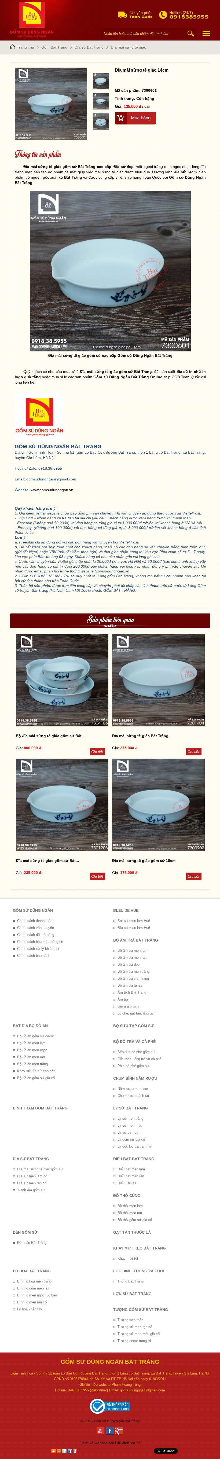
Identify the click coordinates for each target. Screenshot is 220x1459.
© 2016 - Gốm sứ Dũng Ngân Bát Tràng (110, 1421)
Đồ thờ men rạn (130, 1213)
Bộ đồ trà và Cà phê (134, 1041)
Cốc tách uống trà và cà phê (140, 1059)
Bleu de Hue (125, 910)
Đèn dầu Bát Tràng (31, 1243)
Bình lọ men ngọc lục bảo (37, 1295)
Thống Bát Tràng (131, 1281)
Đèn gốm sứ (25, 1232)
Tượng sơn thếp (130, 1320)
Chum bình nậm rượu (135, 1078)
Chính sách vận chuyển (35, 928)
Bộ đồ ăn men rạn (31, 1057)
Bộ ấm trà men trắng (133, 971)
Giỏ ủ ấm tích (128, 1006)
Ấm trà (123, 999)
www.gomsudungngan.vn (52, 490)
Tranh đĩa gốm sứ (31, 1190)
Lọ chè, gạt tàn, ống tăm (137, 1013)
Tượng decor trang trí (134, 1341)
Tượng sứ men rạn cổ (135, 1327)
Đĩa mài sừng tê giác (128, 47)
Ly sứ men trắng (130, 1118)
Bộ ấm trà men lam (132, 951)
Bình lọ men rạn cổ (32, 1302)
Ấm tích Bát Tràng (132, 992)
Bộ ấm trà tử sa (130, 985)
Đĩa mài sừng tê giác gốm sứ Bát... (47, 860)
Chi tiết (97, 751)
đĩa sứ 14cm (185, 172)
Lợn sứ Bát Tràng (132, 1294)
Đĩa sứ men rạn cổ (31, 1183)
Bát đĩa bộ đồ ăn (30, 1026)
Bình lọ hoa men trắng (34, 1281)
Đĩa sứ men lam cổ (32, 1176)
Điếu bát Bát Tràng (133, 1159)
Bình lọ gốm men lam (33, 1288)
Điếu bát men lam (131, 1169)
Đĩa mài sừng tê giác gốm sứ (40, 1169)
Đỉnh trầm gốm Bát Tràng (40, 1108)
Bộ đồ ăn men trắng (32, 1064)
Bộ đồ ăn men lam (31, 1043)
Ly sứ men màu (130, 1125)
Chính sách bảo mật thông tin (40, 942)
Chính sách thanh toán (34, 921)
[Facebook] (110, 1431)
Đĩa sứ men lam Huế (134, 928)
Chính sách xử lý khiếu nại (38, 949)
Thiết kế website (94, 1443)
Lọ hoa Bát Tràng (32, 1271)
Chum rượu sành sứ (133, 1096)
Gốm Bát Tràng (54, 47)
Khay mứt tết (128, 1258)
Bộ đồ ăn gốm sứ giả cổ (36, 1078)
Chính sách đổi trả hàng (35, 935)
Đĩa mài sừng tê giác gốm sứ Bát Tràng (116, 371)
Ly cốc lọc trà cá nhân (135, 1146)
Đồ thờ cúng (126, 1195)
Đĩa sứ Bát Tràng (89, 47)
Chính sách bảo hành (33, 956)
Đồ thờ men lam (130, 1206)
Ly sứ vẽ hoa (128, 1132)
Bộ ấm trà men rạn (132, 957)
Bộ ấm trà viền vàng (133, 978)
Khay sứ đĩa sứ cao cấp (36, 1071)
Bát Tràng (73, 177)
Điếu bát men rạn (131, 1176)
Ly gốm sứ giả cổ (131, 1139)
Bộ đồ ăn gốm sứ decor (35, 1036)
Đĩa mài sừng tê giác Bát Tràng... (142, 736)
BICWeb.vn (125, 1443)
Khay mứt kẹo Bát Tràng (139, 1248)
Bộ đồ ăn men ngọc (32, 1050)
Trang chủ (25, 47)
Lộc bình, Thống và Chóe (139, 1271)
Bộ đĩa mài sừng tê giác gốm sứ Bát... (50, 736)
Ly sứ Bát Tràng (130, 1108)
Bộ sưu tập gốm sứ (133, 1026)
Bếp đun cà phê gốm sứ (136, 1052)
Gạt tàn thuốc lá (132, 1232)
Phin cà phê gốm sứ (133, 1066)
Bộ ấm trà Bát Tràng (135, 940)
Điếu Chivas (127, 1183)
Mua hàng (141, 117)
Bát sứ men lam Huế (134, 921)
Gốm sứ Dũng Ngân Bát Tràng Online (127, 377)
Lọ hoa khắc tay (29, 1309)
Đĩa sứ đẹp (123, 166)
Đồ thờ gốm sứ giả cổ (135, 1220)
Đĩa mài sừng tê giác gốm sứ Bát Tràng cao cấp (67, 166)
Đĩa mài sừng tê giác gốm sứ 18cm (143, 860)
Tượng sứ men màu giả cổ (139, 1334)
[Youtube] (101, 1431)
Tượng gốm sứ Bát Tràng (140, 1309)
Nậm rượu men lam (133, 1089)
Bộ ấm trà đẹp (129, 964)
